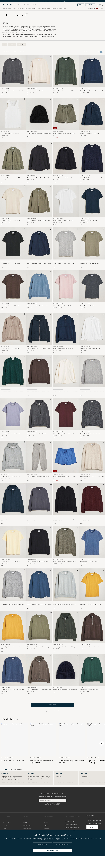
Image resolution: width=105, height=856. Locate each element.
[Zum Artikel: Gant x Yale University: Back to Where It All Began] (72, 743)
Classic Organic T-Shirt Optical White (63, 220)
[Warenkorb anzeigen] (102, 4)
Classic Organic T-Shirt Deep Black (10, 263)
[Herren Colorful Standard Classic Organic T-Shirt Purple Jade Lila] (13, 414)
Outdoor (49, 8)
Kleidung (14, 8)
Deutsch (101, 8)
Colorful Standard (5, 88)
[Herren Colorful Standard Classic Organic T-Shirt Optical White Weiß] (66, 201)
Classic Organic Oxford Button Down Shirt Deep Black (38, 178)
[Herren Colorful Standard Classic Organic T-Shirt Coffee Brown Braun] (13, 286)
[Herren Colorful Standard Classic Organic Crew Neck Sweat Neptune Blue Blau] (13, 670)
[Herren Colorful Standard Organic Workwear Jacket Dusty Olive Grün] (13, 158)
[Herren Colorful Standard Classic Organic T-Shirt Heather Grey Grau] (66, 243)
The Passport (6, 820)
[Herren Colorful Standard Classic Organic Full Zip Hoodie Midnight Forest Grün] (66, 627)
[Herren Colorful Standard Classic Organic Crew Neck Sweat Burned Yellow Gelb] (13, 627)
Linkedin (46, 828)
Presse (4, 828)
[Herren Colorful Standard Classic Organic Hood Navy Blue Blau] (13, 499)
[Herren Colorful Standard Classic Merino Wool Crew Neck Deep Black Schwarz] (66, 499)
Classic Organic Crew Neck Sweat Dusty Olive (38, 647)
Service (81, 4)
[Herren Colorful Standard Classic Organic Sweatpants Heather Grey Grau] (39, 457)
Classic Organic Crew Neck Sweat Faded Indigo (38, 306)
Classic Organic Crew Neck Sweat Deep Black (38, 561)
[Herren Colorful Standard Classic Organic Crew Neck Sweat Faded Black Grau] (13, 71)
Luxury (64, 8)
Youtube (46, 825)
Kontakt (25, 822)
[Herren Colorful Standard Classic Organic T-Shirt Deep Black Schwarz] (13, 243)
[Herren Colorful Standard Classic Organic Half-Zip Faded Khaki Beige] (13, 329)
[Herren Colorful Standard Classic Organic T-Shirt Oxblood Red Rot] (66, 414)
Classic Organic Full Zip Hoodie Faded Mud (39, 689)
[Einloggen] (97, 5)
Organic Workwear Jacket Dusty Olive (11, 178)
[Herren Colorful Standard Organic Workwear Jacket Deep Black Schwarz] (66, 158)
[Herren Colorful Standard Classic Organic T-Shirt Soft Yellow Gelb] (13, 542)
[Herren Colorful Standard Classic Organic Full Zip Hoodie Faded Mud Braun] (39, 670)
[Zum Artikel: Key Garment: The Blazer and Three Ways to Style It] (43, 743)
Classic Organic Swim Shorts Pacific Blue (64, 476)
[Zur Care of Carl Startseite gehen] (8, 4)
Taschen (34, 8)
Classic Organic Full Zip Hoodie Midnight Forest (64, 647)
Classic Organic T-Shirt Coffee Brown (11, 306)
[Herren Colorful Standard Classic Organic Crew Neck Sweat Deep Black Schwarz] (39, 542)
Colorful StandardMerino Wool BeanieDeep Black (39, 133)
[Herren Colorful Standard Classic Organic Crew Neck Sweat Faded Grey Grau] (66, 584)
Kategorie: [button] (6, 51)
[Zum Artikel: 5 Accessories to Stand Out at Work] (14, 743)
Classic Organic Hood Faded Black (36, 433)
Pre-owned (59, 8)
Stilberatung (90, 4)
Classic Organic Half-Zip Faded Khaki (11, 348)
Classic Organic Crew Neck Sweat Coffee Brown (38, 391)
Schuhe (19, 8)
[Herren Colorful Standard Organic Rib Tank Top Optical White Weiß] (13, 114)
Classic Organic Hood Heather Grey (10, 476)
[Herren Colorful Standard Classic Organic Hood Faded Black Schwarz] (39, 414)
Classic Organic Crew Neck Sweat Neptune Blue (12, 689)
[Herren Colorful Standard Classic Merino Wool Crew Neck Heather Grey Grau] (13, 584)
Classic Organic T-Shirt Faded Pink (63, 306)
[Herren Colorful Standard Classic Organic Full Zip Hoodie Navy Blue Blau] (39, 329)
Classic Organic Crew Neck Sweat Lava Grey (39, 519)
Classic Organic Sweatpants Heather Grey (38, 476)
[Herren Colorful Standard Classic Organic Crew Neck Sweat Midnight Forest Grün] (66, 71)
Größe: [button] (22, 51)
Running (54, 8)
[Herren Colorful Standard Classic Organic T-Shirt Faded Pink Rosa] (66, 286)
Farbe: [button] (14, 51)
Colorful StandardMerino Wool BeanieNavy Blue (65, 689)
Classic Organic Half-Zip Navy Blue (63, 348)
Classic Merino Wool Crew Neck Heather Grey (12, 604)
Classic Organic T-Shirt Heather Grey (63, 263)
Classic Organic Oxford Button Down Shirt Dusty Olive (38, 220)
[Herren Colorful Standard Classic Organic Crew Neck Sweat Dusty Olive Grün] (39, 627)
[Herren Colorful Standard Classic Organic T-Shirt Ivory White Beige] (13, 201)
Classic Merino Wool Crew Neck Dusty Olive (65, 561)
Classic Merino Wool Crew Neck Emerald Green (12, 391)
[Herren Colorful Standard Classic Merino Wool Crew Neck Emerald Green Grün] (13, 371)
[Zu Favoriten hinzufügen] (24, 57)
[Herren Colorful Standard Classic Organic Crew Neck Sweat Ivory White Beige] (39, 71)
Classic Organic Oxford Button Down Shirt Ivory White (65, 391)
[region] (52, 778)
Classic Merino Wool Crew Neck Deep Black (65, 519)
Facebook (46, 822)
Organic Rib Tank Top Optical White (10, 133)
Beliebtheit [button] (87, 51)
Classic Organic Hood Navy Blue (9, 519)
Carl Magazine (92, 8)
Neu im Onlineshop (6, 8)
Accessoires (24, 8)
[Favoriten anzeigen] (100, 5)
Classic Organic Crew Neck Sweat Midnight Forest (65, 91)
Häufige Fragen (27, 825)
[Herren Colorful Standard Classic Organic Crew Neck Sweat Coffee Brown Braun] (39, 371)
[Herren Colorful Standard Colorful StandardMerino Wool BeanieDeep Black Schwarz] (39, 114)
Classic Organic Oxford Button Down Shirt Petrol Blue (38, 604)
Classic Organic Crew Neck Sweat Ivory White (37, 91)
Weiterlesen (60, 839)
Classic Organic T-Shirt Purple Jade (10, 433)
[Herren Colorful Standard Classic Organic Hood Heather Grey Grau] (13, 457)
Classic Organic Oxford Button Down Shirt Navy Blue (38, 263)
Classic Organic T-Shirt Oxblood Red (63, 433)
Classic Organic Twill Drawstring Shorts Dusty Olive (64, 133)
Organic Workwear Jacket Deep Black (63, 178)
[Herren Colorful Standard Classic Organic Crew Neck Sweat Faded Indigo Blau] (39, 286)
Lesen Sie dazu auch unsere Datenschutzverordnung (52, 804)
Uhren (29, 8)
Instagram (46, 820)
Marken (44, 8)
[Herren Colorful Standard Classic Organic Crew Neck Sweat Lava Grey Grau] (39, 499)
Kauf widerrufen (27, 828)
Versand (25, 820)
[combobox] (101, 8)
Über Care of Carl (7, 822)
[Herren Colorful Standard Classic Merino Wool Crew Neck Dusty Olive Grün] (66, 542)
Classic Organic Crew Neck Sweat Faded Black (12, 91)
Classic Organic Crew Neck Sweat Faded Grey (64, 604)
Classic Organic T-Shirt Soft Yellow (10, 561)
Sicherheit (5, 825)
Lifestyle (39, 8)
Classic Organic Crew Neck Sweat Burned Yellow (12, 647)
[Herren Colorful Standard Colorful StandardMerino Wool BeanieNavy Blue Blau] (66, 670)
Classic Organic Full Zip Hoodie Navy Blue (38, 348)
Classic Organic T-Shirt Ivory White (10, 220)
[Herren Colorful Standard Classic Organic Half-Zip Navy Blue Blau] (66, 329)
